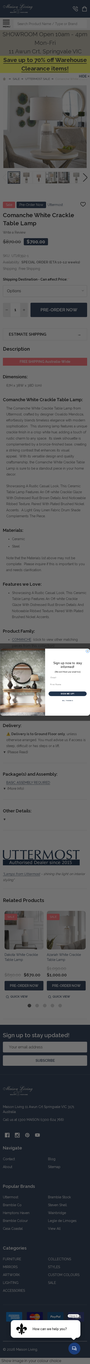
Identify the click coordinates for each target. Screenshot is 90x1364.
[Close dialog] (87, 651)
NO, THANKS (67, 700)
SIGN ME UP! (67, 693)
